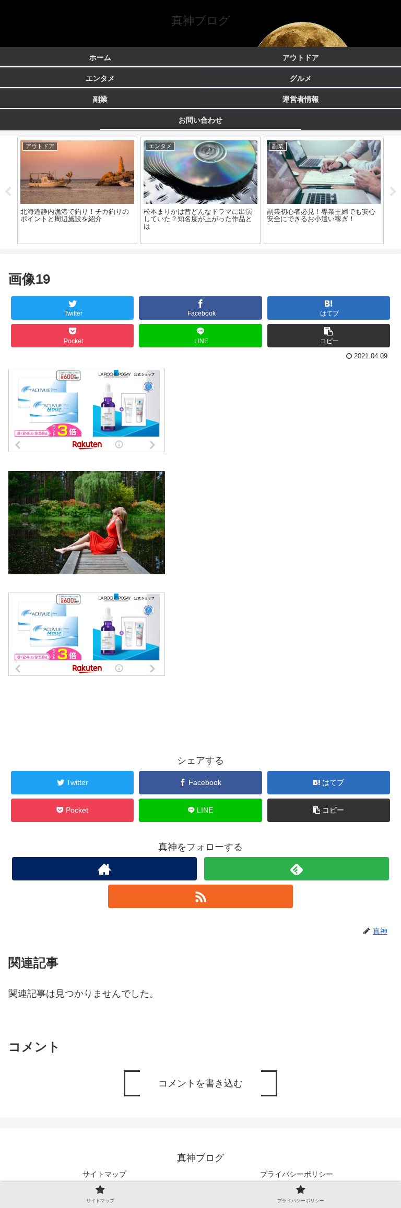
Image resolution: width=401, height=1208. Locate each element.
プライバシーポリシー (296, 1174)
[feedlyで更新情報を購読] (296, 868)
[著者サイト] (104, 868)
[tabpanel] (77, 190)
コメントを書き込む (200, 1083)
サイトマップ (104, 1174)
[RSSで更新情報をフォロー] (200, 896)
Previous (8, 192)
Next (393, 192)
